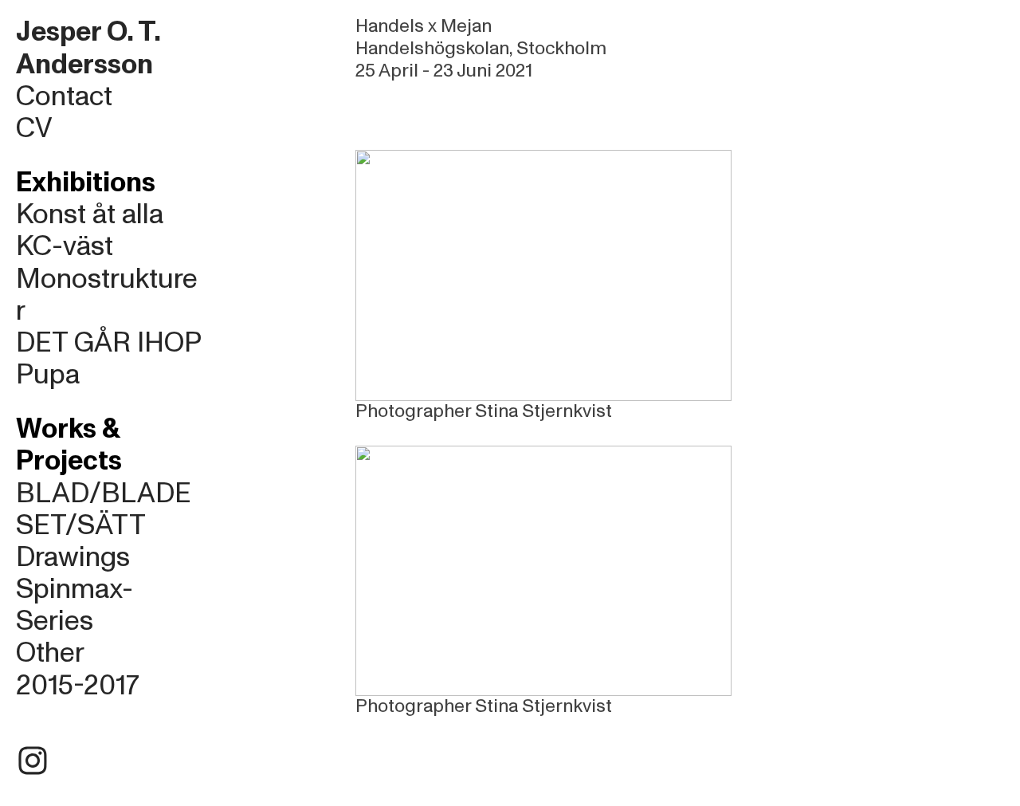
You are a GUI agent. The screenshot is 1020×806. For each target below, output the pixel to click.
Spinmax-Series (74, 605)
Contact (64, 96)
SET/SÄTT (81, 525)
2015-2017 (77, 685)
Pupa (48, 375)
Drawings (73, 557)
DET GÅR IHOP (109, 343)
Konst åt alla (89, 214)
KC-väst (64, 246)
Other (50, 653)
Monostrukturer (107, 295)
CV (34, 128)
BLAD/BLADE (103, 493)
